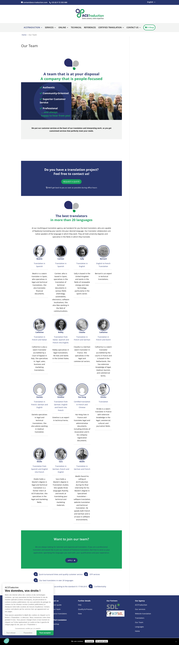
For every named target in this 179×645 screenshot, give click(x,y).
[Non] (176, 641)
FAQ (79, 605)
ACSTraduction (32, 28)
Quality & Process (85, 609)
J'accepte (89, 641)
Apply (70, 560)
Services (49, 28)
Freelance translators (58, 613)
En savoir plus (101, 641)
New (80, 613)
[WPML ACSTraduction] (115, 613)
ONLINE (62, 28)
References (90, 28)
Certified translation (110, 28)
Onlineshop (54, 624)
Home (24, 35)
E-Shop (150, 27)
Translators (139, 618)
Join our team (55, 609)
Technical (76, 28)
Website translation (143, 613)
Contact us (132, 28)
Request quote (55, 605)
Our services (140, 609)
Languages (139, 627)
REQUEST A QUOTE (71, 181)
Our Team (139, 622)
